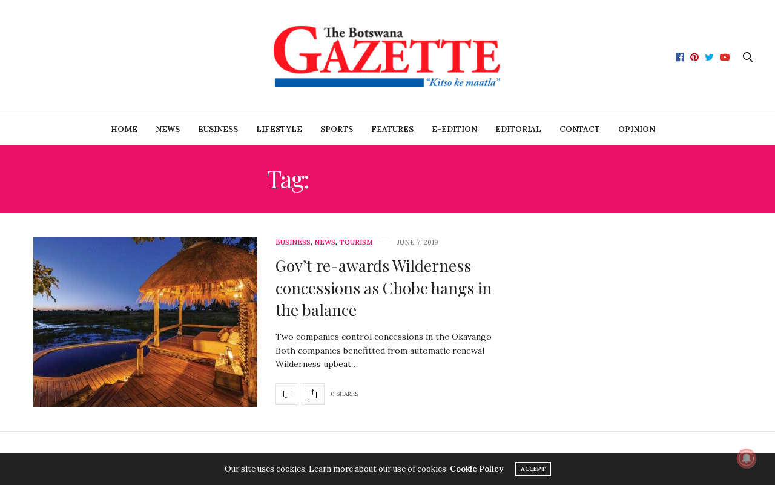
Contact (579, 129)
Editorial (518, 129)
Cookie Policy (476, 469)
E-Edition (454, 129)
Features (392, 129)
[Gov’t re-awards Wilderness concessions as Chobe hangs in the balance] (145, 322)
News (168, 129)
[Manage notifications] (746, 458)
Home (124, 129)
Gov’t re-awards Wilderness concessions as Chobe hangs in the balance (383, 287)
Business (218, 129)
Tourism (355, 242)
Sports (336, 129)
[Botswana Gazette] (388, 57)
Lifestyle (279, 129)
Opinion (636, 129)
